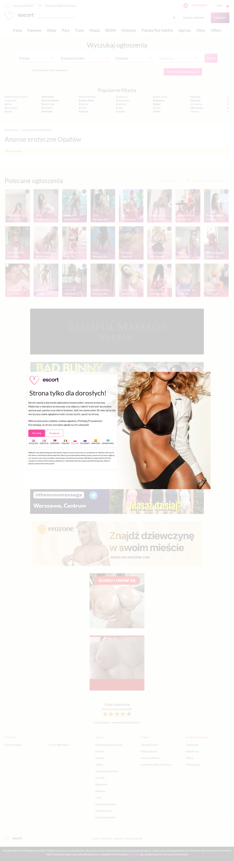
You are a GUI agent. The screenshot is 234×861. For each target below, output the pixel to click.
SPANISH (95, 443)
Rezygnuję (54, 433)
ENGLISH (33, 443)
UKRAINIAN (108, 443)
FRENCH (44, 443)
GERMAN (55, 443)
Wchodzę (36, 433)
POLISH (75, 443)
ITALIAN (65, 443)
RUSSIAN (85, 443)
